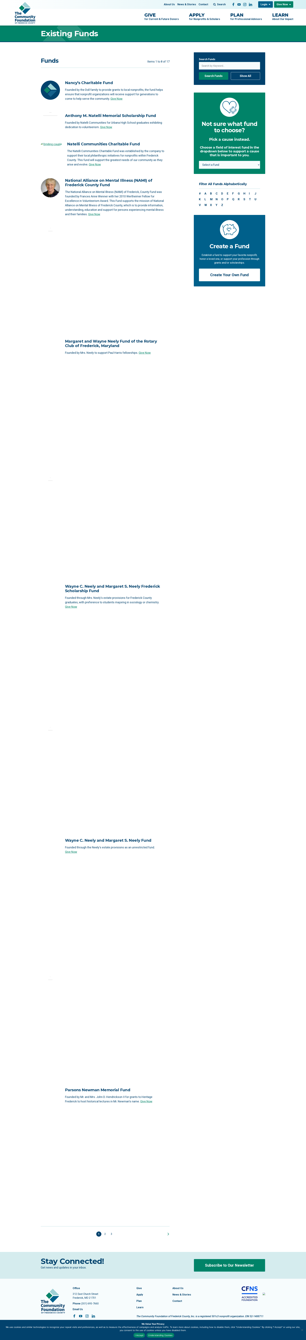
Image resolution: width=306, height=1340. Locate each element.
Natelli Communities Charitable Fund (103, 144)
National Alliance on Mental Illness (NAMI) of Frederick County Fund (108, 182)
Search (221, 4)
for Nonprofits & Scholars (204, 16)
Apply (139, 1294)
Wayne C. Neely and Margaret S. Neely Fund (108, 840)
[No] (302, 1330)
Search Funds (207, 59)
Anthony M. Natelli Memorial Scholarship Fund (110, 115)
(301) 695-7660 (90, 1303)
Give (139, 1288)
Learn (139, 1307)
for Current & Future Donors (161, 16)
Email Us (78, 1309)
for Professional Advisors (246, 16)
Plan (139, 1301)
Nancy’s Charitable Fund (89, 82)
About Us (169, 4)
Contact (203, 4)
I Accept (139, 1335)
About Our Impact (282, 16)
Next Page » (168, 1234)
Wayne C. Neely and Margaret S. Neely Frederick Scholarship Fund (112, 588)
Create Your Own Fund (229, 275)
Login (264, 4)
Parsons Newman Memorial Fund (97, 1090)
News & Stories (186, 4)
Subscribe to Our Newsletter (229, 1265)
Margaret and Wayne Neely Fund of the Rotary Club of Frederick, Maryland (111, 343)
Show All (245, 76)
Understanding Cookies (160, 1335)
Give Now (282, 4)
